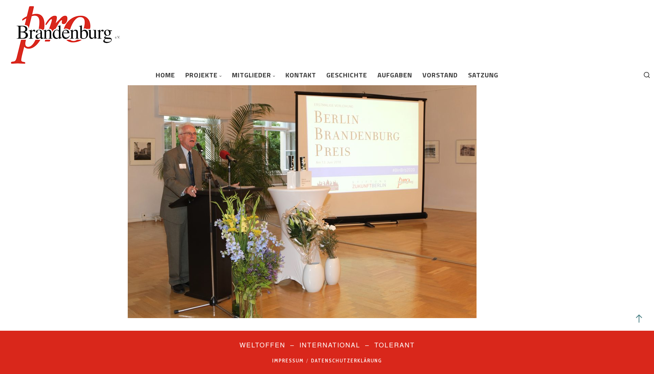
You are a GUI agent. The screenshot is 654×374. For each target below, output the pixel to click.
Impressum (288, 361)
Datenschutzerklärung (346, 361)
